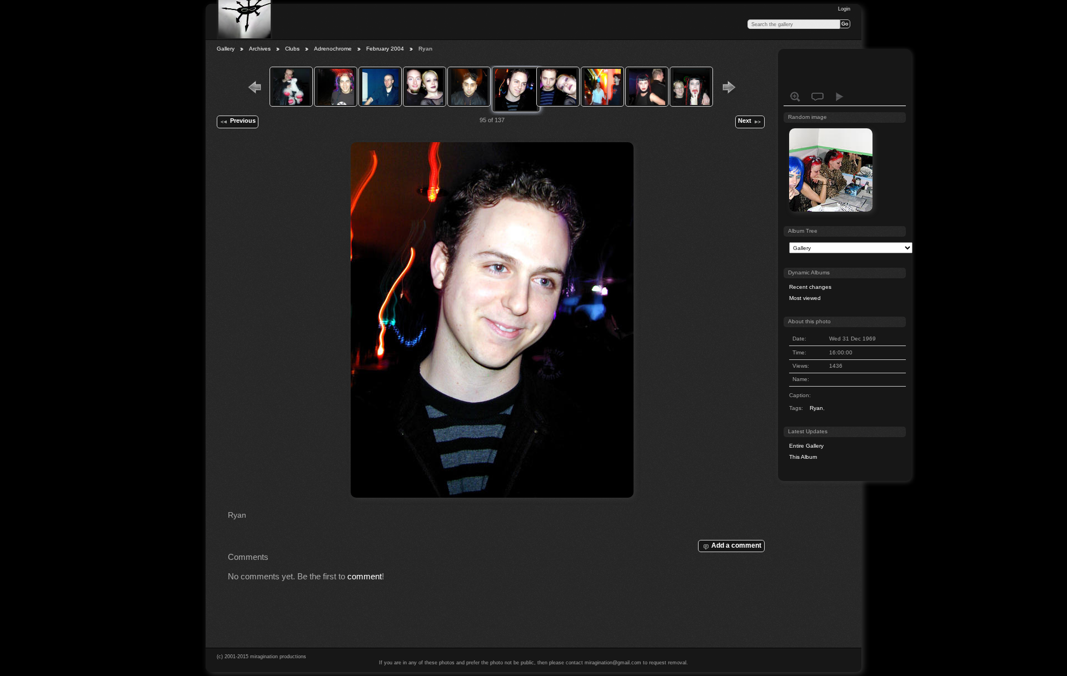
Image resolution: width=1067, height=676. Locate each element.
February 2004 (385, 49)
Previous (243, 120)
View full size (795, 97)
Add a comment (736, 545)
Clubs (292, 49)
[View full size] (492, 320)
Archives (260, 49)
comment (364, 576)
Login (844, 9)
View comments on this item (817, 97)
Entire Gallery (806, 446)
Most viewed (805, 298)
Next (744, 120)
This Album (803, 457)
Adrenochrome (333, 49)
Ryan (816, 408)
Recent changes (810, 287)
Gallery (226, 49)
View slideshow (840, 97)
